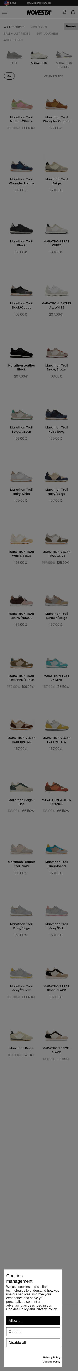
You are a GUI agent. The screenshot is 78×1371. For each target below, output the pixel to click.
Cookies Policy (51, 1361)
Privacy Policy (51, 1357)
